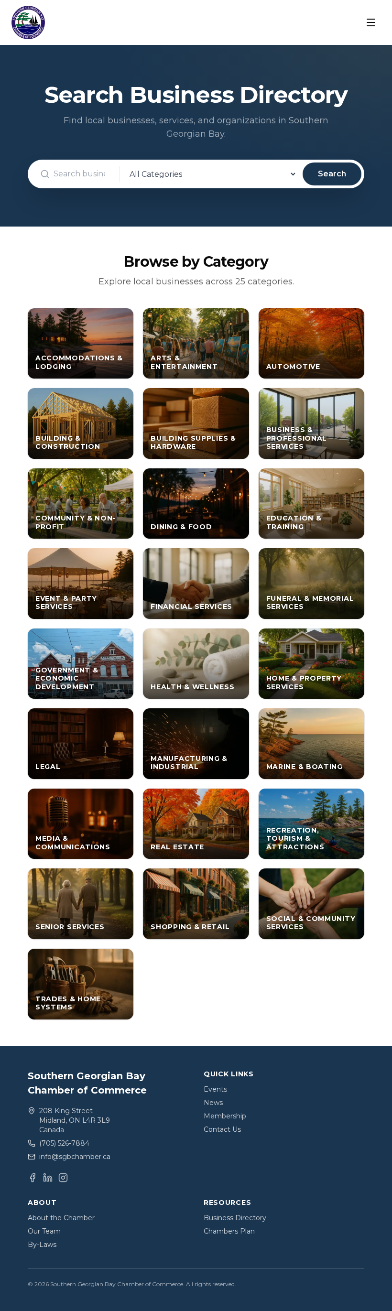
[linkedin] (48, 1177)
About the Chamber (61, 1217)
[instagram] (63, 1177)
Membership (225, 1116)
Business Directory (235, 1217)
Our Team (44, 1231)
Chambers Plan (229, 1231)
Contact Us (222, 1129)
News (213, 1102)
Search (332, 173)
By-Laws (42, 1244)
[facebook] (32, 1177)
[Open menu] (371, 22)
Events (215, 1089)
